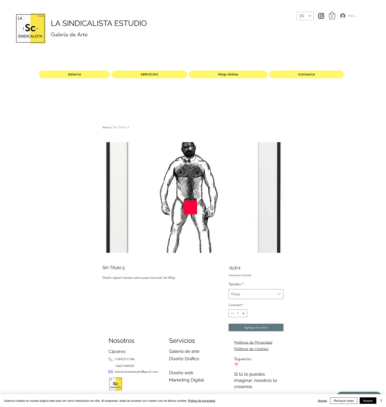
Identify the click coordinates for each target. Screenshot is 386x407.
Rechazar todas (344, 401)
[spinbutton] (237, 313)
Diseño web (181, 372)
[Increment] (243, 313)
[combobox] (256, 294)
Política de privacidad (201, 401)
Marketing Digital (186, 380)
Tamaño (236, 284)
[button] (332, 15)
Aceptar (368, 401)
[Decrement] (232, 313)
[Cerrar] (381, 400)
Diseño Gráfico (184, 358)
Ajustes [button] (322, 401)
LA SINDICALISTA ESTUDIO (99, 23)
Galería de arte (184, 351)
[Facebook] (236, 364)
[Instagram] (321, 16)
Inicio (106, 127)
